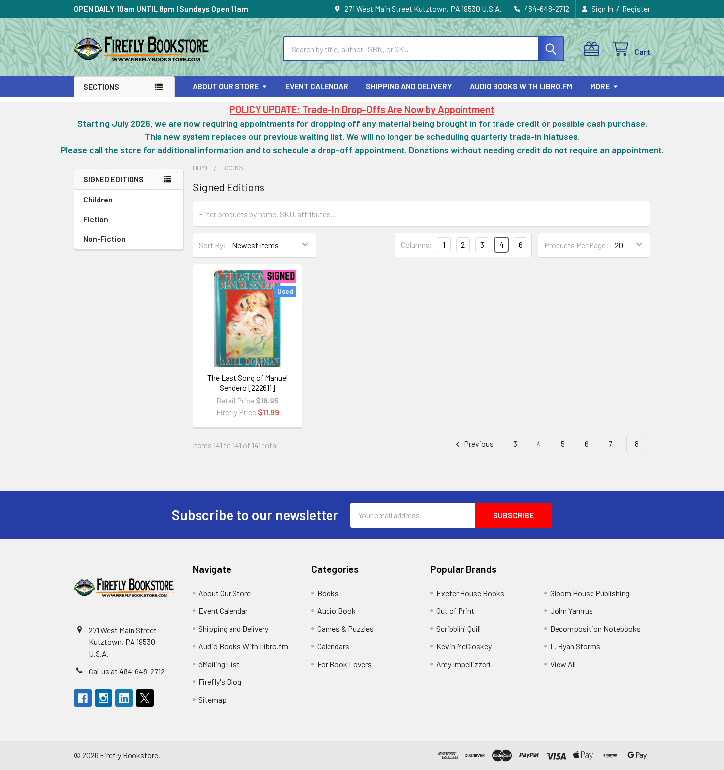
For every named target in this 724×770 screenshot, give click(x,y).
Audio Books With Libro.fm (521, 86)
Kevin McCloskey (464, 646)
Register (636, 8)
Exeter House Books (470, 593)
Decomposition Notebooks (595, 628)
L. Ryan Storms (575, 646)
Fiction (95, 219)
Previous (478, 443)
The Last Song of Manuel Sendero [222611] (247, 382)
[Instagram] (103, 698)
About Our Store (226, 86)
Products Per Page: (576, 245)
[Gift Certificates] (593, 49)
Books (328, 593)
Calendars (333, 646)
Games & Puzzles (345, 628)
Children (98, 199)
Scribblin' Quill (458, 628)
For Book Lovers (344, 664)
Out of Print (455, 610)
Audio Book (336, 610)
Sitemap (212, 699)
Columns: (416, 244)
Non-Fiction (104, 238)
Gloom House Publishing (589, 593)
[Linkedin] (124, 698)
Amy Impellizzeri (463, 664)
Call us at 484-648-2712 (127, 671)
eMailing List (219, 664)
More (600, 86)
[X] (145, 698)
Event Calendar (316, 86)
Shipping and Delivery (409, 86)
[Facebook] (83, 698)
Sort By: (212, 245)
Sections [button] (101, 86)
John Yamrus (571, 610)
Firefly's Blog (219, 681)
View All (563, 664)
